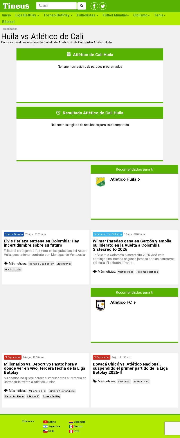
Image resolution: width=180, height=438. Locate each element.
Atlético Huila (13, 269)
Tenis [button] (158, 15)
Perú (76, 431)
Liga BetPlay (64, 263)
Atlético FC (33, 396)
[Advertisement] (46, 192)
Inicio (6, 15)
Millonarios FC (37, 391)
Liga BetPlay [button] (26, 15)
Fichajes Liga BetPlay (41, 263)
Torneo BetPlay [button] (56, 15)
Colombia (79, 421)
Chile (51, 431)
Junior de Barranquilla (62, 391)
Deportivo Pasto (14, 396)
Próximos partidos (147, 271)
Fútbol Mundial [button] (115, 15)
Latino (52, 421)
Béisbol (8, 22)
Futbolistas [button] (86, 15)
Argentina (54, 426)
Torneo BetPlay (51, 396)
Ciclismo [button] (140, 15)
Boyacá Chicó (141, 381)
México (77, 426)
